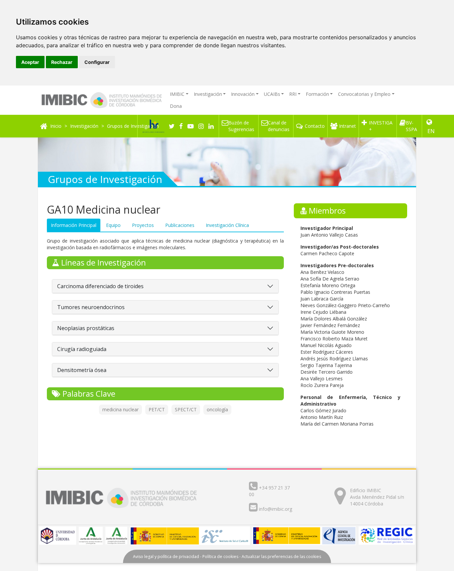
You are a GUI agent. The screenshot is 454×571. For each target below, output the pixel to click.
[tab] (165, 286)
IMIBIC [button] (177, 94)
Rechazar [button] (61, 62)
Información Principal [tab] (73, 225)
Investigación (84, 126)
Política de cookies (220, 556)
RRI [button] (292, 94)
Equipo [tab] (113, 225)
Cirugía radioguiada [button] (81, 349)
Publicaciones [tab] (179, 225)
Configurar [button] (97, 62)
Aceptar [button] (30, 62)
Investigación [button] (208, 94)
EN (431, 131)
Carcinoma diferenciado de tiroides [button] (100, 286)
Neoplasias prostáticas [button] (85, 328)
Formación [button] (317, 94)
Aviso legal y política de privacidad (166, 556)
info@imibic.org (275, 509)
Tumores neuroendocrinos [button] (91, 307)
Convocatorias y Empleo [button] (364, 94)
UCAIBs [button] (272, 94)
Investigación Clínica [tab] (227, 225)
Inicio (55, 126)
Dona (176, 106)
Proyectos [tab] (143, 225)
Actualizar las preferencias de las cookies (281, 556)
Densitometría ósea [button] (81, 370)
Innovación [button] (243, 94)
